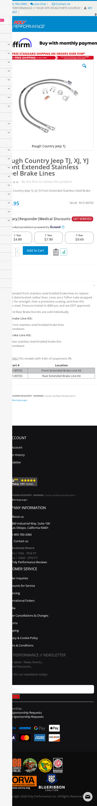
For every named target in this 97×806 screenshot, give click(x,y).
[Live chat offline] (87, 796)
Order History (15, 455)
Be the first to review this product (46, 181)
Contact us (21, 541)
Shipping (13, 630)
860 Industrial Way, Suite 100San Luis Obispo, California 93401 (27, 525)
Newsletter (13, 462)
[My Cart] (22, 12)
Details (7, 286)
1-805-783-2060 (22, 534)
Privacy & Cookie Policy (22, 638)
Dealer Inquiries (17, 578)
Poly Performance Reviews (29, 562)
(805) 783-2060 (17, 4)
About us (18, 517)
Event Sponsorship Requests (22, 713)
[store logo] (29, 24)
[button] (84, 69)
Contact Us (62, 4)
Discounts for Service (21, 586)
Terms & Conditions (20, 645)
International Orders (21, 601)
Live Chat (40, 4)
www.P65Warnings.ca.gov (15, 400)
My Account (14, 447)
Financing (13, 593)
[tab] (48, 285)
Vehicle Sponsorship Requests (23, 717)
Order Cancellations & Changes (27, 615)
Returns (12, 623)
